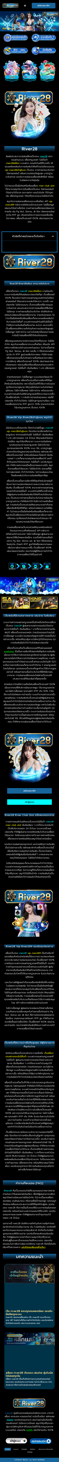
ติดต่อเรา (32, 1449)
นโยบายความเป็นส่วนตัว (45, 1449)
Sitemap (29, 1452)
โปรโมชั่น (24, 1449)
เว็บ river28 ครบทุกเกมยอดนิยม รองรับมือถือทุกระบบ (29, 1312)
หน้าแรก (7, 1449)
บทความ (15, 1449)
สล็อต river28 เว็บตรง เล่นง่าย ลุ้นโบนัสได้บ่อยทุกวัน (29, 1374)
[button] (25, 5)
